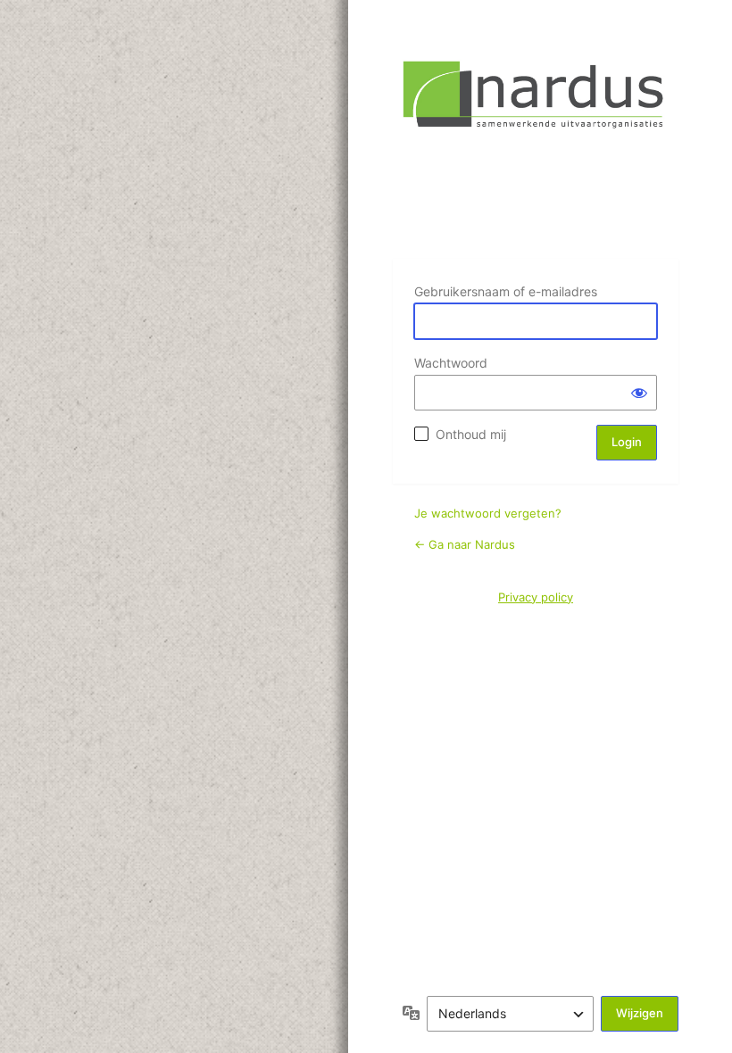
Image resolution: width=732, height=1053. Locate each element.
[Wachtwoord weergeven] (639, 392)
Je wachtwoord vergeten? (487, 513)
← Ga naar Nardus (464, 544)
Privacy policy (535, 597)
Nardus (536, 148)
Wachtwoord (450, 362)
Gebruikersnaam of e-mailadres (505, 291)
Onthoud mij (471, 434)
